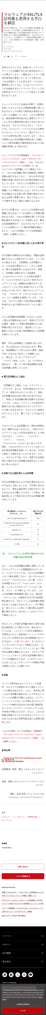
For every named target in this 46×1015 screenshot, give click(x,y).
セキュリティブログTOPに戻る (13, 916)
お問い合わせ (23, 866)
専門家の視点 (33, 817)
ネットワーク (7, 820)
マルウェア (6, 817)
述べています (23, 641)
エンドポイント (19, 817)
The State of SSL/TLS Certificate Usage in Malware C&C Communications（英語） (22, 159)
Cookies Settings (23, 1004)
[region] (23, 999)
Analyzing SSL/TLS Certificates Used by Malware (21, 759)
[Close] (43, 986)
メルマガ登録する (23, 876)
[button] (23, 866)
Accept (23, 1010)
